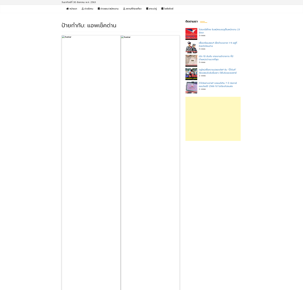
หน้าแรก (73, 8)
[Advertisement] (213, 119)
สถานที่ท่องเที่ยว (133, 8)
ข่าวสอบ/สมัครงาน (109, 8)
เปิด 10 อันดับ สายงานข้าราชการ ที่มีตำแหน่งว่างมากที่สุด (216, 58)
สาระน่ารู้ (152, 8)
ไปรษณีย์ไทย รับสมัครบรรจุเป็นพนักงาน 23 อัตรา (219, 31)
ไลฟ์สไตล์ (168, 8)
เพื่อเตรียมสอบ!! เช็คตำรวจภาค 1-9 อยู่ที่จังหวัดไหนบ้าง (218, 44)
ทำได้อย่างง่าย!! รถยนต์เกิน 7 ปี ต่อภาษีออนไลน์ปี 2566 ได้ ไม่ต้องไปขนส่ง (218, 84)
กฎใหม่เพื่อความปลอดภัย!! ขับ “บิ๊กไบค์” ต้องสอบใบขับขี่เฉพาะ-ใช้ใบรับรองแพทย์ (218, 71)
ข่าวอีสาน (88, 8)
